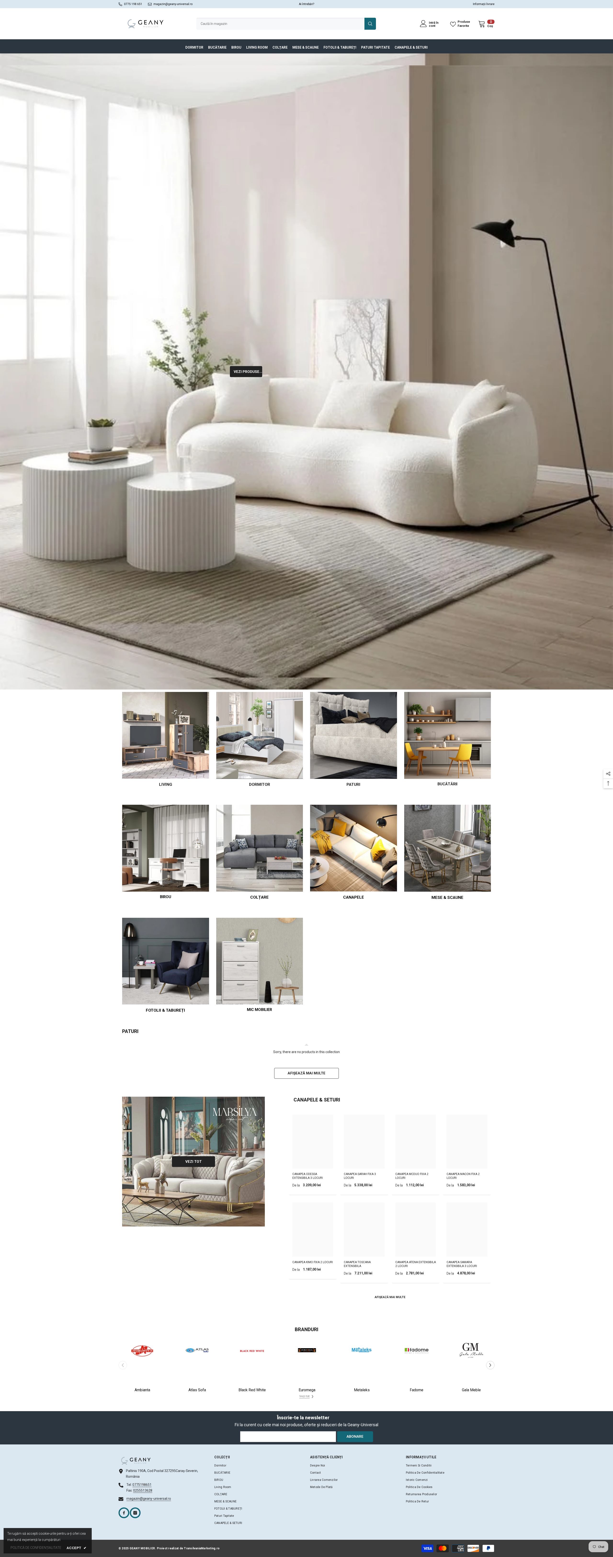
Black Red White (252, 1390)
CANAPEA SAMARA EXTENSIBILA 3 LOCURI (462, 1264)
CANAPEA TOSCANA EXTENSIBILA (357, 1264)
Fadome (416, 1390)
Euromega (307, 1390)
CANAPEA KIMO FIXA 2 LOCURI (312, 1262)
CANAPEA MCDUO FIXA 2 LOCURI (411, 1176)
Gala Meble (471, 1390)
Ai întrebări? (306, 4)
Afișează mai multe (306, 1073)
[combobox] (280, 24)
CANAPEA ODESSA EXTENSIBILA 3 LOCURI (307, 1176)
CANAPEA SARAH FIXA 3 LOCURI (360, 1176)
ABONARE (354, 1436)
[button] (490, 1365)
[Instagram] (135, 1512)
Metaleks (362, 1390)
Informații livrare (483, 4)
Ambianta (142, 1390)
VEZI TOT (193, 1161)
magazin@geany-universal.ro (173, 4)
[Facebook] (124, 1512)
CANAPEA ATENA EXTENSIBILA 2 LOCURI (415, 1264)
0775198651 (142, 1485)
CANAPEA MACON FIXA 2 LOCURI (463, 1176)
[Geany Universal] (306, 371)
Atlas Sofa (197, 1390)
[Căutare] (286, 24)
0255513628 (142, 1490)
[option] (142, 1365)
